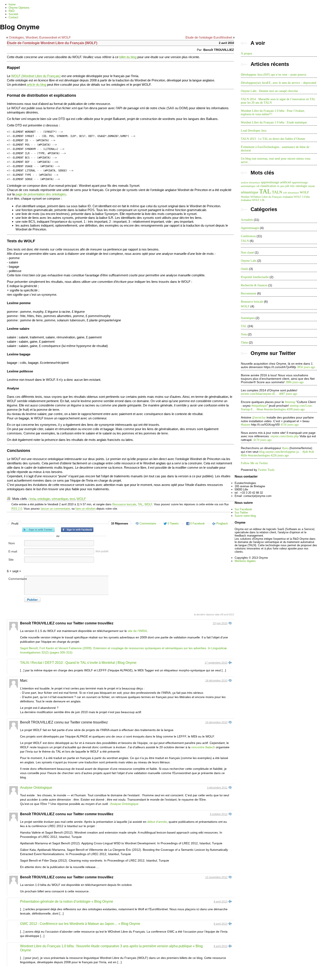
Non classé (247, 252)
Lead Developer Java (253, 130)
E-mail (12, 551)
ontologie (43, 499)
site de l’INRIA (137, 631)
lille (292, 186)
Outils (244, 269)
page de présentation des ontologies (41, 194)
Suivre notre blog (245, 515)
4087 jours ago (288, 393)
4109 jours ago (296, 409)
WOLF (81, 499)
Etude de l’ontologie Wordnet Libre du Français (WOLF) (52, 43)
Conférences (248, 236)
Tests (244, 334)
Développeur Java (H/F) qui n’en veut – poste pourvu (273, 74)
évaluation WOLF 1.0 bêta (296, 196)
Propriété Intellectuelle (255, 277)
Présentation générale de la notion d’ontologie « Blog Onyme (66, 901)
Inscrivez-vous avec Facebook (77, 529)
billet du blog (128, 57)
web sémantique (291, 192)
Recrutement (248, 293)
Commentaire (16, 578)
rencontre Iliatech (203, 747)
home (12, 4)
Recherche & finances (254, 285)
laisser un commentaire (55, 508)
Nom (11, 543)
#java (285, 448)
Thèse (244, 342)
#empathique (259, 405)
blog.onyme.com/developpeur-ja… (280, 451)
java (282, 186)
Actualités (247, 219)
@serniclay (259, 417)
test (72, 499)
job (287, 186)
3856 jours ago (306, 367)
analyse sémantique (250, 182)
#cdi (311, 451)
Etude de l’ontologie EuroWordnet (208, 37)
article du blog (36, 84)
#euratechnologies (275, 409)
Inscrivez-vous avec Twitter (38, 529)
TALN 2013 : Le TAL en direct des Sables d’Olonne (273, 138)
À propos (246, 53)
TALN (277, 192)
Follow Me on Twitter (254, 463)
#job (305, 451)
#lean (260, 409)
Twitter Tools (266, 469)
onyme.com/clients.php (284, 436)
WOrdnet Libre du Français (266, 196)
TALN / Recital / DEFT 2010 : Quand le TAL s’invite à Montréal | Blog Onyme (78, 662)
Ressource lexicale (124, 504)
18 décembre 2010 (216, 680)
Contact (13, 17)
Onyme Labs (248, 260)
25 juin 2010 (220, 623)
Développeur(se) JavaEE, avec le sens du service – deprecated (278, 82)
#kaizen (245, 424)
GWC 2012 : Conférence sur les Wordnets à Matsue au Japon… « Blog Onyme (80, 924)
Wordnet (245, 196)
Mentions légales (245, 561)
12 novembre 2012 (216, 877)
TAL (140, 504)
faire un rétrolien (85, 508)
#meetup (290, 402)
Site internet (13, 562)
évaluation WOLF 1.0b (252, 200)
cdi (257, 186)
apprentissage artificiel (276, 182)
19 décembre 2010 (216, 722)
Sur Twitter (241, 512)
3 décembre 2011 (217, 787)
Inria (33, 499)
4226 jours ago (280, 455)
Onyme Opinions (19, 7)
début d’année (157, 821)
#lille (244, 455)
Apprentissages (250, 228)
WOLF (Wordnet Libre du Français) (36, 76)
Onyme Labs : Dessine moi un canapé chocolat (269, 91)
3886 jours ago (295, 382)
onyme (311, 186)
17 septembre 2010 (216, 662)
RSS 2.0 (16, 508)
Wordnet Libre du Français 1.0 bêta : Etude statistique (274, 122)
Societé (13, 14)
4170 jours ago (262, 440)
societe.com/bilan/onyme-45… (259, 393)
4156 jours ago (290, 424)
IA (278, 186)
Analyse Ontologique (36, 787)
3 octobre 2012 (219, 814)
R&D (11, 10)
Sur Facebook (243, 509)
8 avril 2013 (221, 901)
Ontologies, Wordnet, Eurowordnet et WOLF (40, 37)
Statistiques (248, 318)
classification (268, 186)
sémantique (60, 499)
